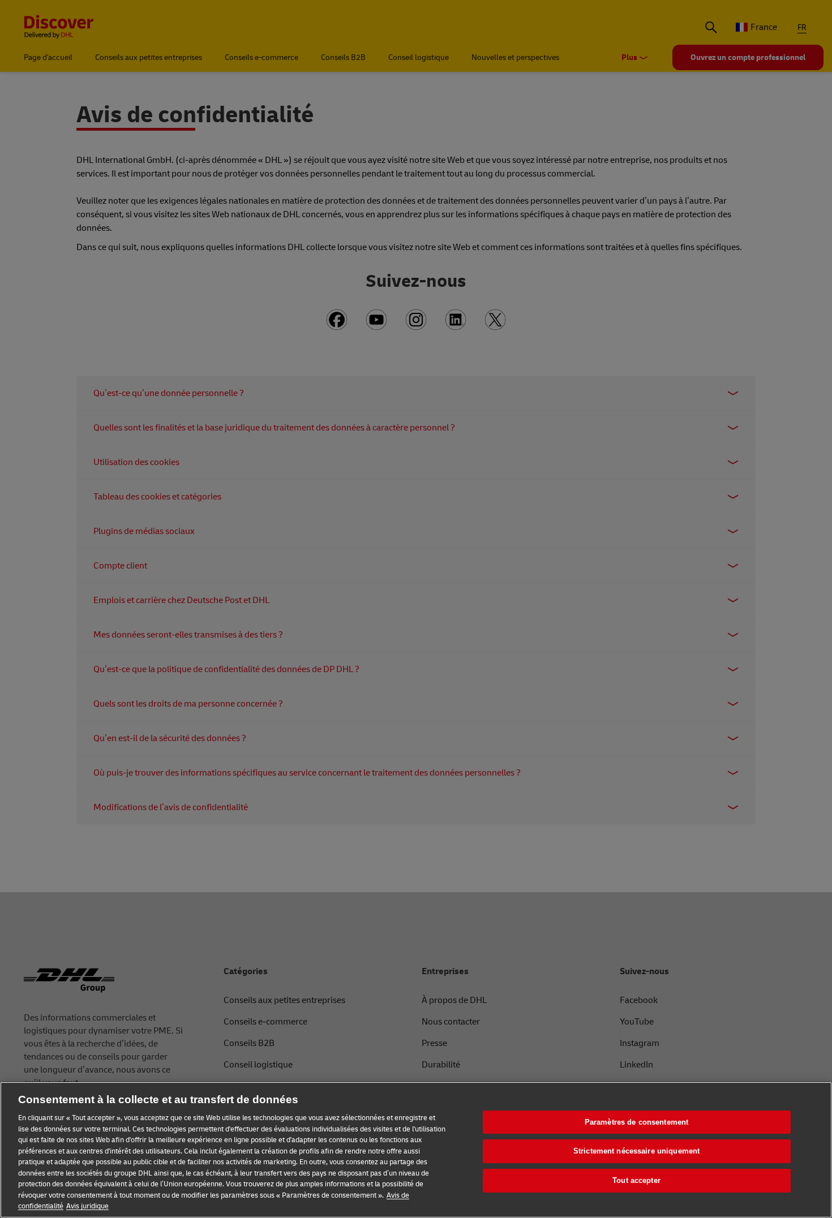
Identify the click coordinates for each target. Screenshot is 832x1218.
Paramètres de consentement (636, 1122)
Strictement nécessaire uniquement (636, 1151)
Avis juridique (87, 1206)
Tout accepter (636, 1180)
